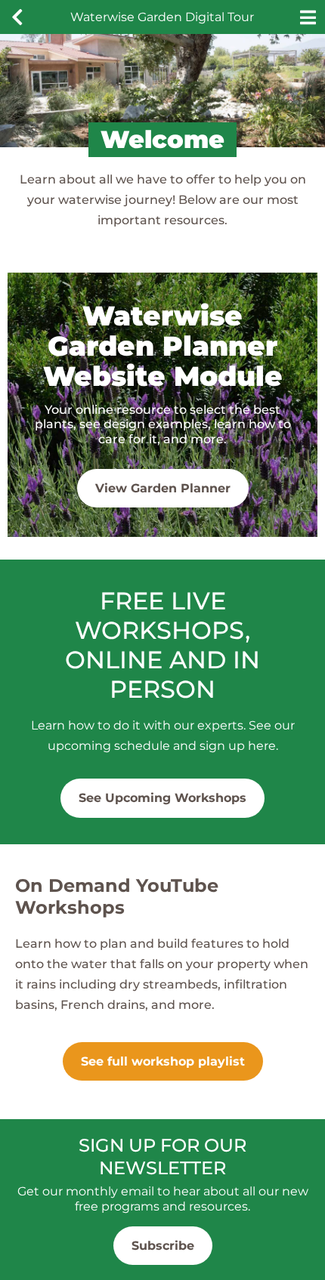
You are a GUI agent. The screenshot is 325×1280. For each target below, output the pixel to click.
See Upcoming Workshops (162, 798)
